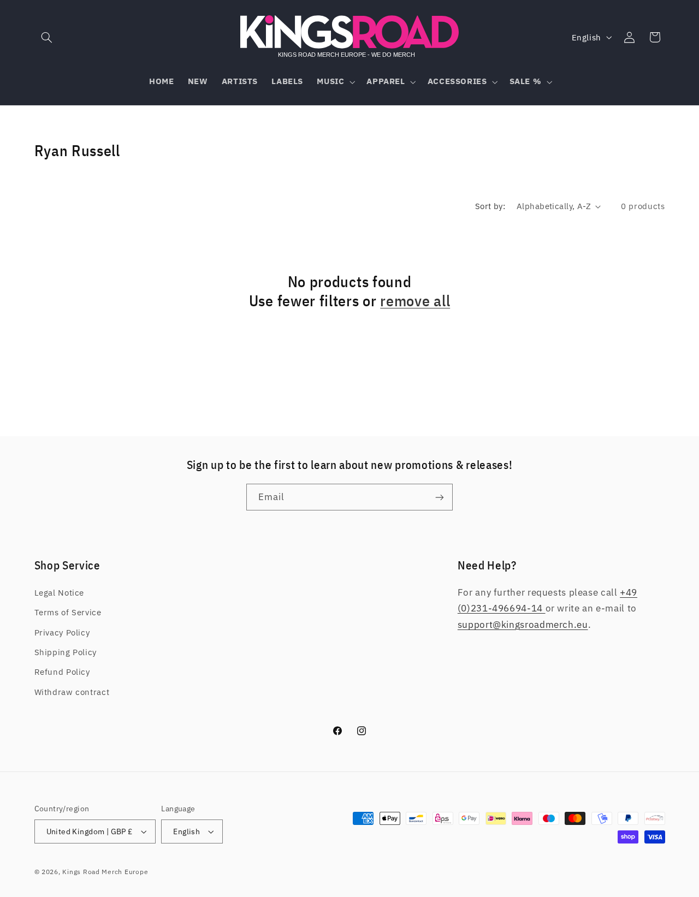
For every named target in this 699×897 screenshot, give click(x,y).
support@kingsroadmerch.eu (523, 625)
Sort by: (490, 206)
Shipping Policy (65, 652)
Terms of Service (68, 612)
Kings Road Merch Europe (105, 872)
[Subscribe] (439, 497)
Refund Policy (62, 672)
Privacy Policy (62, 632)
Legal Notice (59, 592)
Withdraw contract (72, 692)
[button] (47, 37)
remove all (415, 301)
